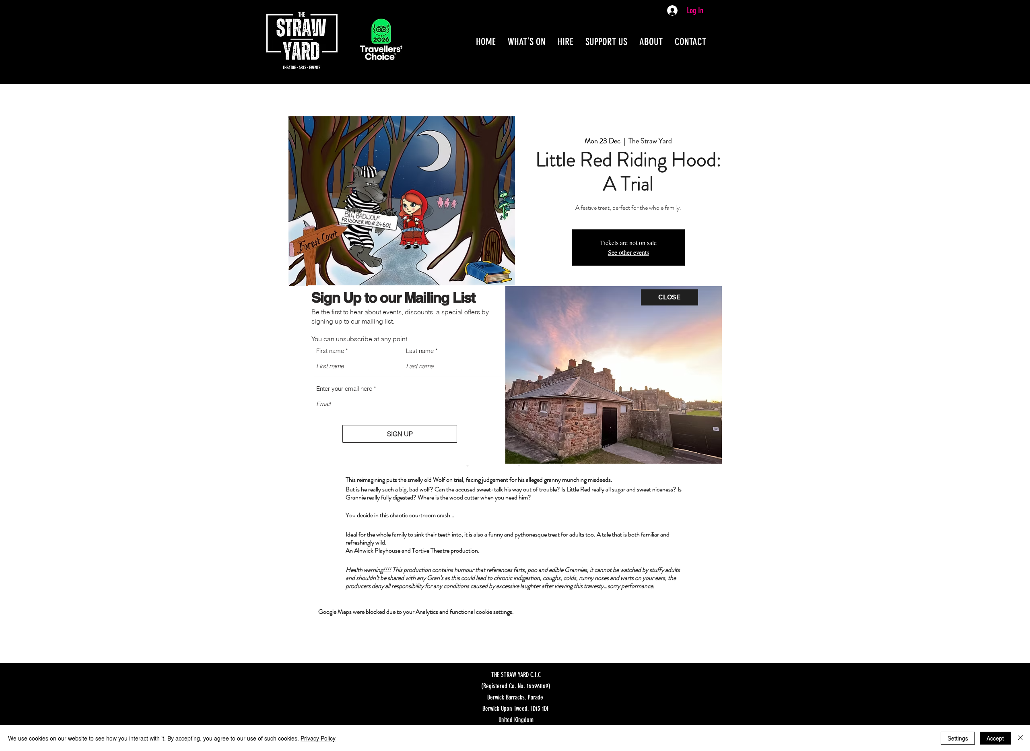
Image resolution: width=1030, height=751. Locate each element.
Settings (958, 738)
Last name (420, 351)
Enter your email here (344, 389)
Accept (995, 738)
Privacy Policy (318, 738)
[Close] (1020, 738)
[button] (669, 297)
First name (330, 351)
